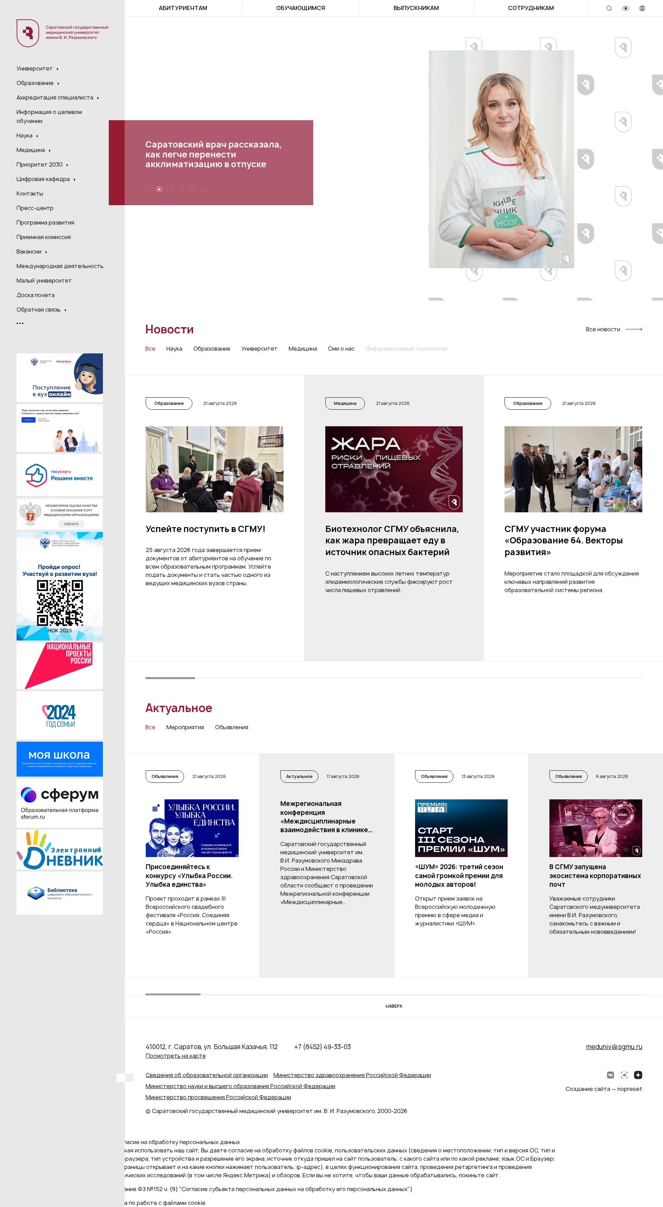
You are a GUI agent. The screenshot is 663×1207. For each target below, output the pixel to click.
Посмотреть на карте (176, 1055)
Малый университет (44, 280)
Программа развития (45, 222)
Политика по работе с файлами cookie (153, 1203)
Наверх (394, 1006)
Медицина (31, 150)
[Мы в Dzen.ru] (638, 1075)
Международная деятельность (60, 266)
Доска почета (36, 295)
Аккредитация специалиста (56, 97)
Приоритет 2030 (40, 164)
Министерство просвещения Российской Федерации (218, 1097)
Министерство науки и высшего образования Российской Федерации (240, 1086)
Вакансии (30, 251)
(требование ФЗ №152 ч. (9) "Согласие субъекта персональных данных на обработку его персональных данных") (256, 1189)
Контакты (30, 193)
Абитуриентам (183, 8)
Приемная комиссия (44, 237)
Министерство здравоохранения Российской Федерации (352, 1075)
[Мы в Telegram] (624, 1075)
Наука (25, 135)
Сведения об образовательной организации (207, 1075)
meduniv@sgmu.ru (614, 1047)
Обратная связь (39, 309)
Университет (35, 68)
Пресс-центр (35, 208)
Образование (36, 83)
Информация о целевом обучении (49, 116)
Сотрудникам (531, 8)
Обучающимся (300, 8)
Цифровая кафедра (44, 179)
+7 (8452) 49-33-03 (322, 1047)
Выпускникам (416, 8)
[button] (447, 194)
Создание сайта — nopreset (604, 1089)
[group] (214, 518)
